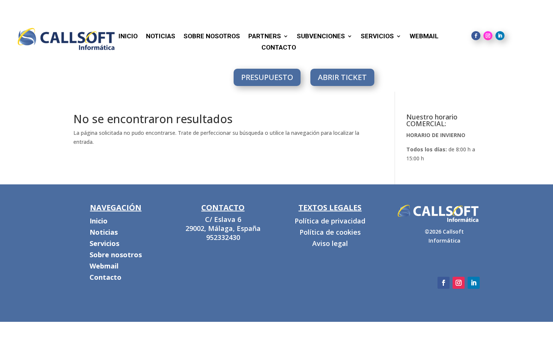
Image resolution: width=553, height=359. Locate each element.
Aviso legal (330, 244)
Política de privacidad (330, 221)
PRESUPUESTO (267, 77)
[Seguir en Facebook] (475, 35)
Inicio (99, 221)
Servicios (377, 36)
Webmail (104, 266)
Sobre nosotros (212, 36)
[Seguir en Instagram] (487, 35)
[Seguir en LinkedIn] (499, 35)
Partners (264, 36)
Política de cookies (330, 233)
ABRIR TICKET (342, 77)
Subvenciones (321, 36)
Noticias (160, 36)
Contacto (278, 48)
